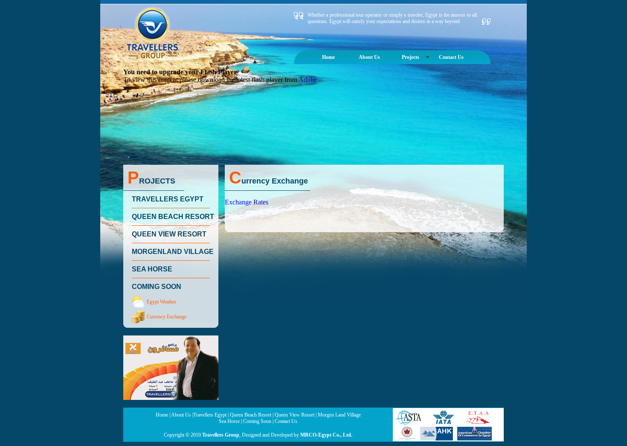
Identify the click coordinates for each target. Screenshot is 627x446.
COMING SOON (156, 286)
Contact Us (451, 57)
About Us (369, 57)
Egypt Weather (161, 302)
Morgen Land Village (339, 415)
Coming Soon (257, 421)
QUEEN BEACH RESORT (173, 216)
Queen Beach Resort (250, 415)
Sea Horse (229, 421)
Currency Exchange (166, 317)
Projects (410, 57)
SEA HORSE (152, 269)
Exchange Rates (246, 202)
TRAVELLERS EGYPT (167, 199)
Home (328, 57)
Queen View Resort (294, 415)
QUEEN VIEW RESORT (169, 234)
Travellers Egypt (209, 415)
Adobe (308, 79)
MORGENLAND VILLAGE (173, 251)
